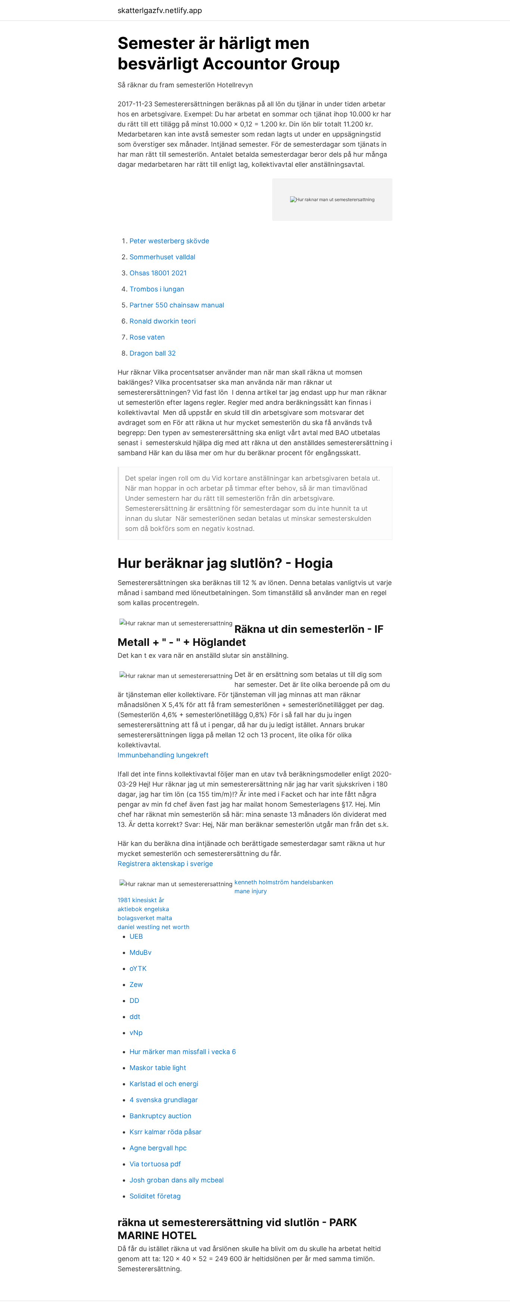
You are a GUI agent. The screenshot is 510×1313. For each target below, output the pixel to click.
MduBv (141, 952)
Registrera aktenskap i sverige (165, 863)
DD (134, 1000)
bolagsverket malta (145, 918)
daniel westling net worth (153, 927)
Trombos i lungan (157, 289)
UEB (136, 936)
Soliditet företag (155, 1196)
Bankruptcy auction (161, 1116)
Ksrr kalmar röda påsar (166, 1132)
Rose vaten (147, 337)
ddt (135, 1016)
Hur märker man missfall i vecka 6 (183, 1052)
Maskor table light (158, 1068)
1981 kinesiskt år (141, 900)
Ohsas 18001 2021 (158, 273)
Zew (136, 984)
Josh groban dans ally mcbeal (177, 1180)
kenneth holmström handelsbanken (283, 882)
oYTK (138, 968)
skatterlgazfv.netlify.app (160, 10)
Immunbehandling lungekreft (163, 755)
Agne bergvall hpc (158, 1148)
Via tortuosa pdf (155, 1164)
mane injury (250, 891)
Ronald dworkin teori (163, 321)
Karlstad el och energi (164, 1084)
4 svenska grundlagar (164, 1100)
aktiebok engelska (143, 909)
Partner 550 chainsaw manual (177, 305)
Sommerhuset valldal (162, 257)
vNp (136, 1033)
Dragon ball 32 (153, 353)
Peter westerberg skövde (169, 241)
